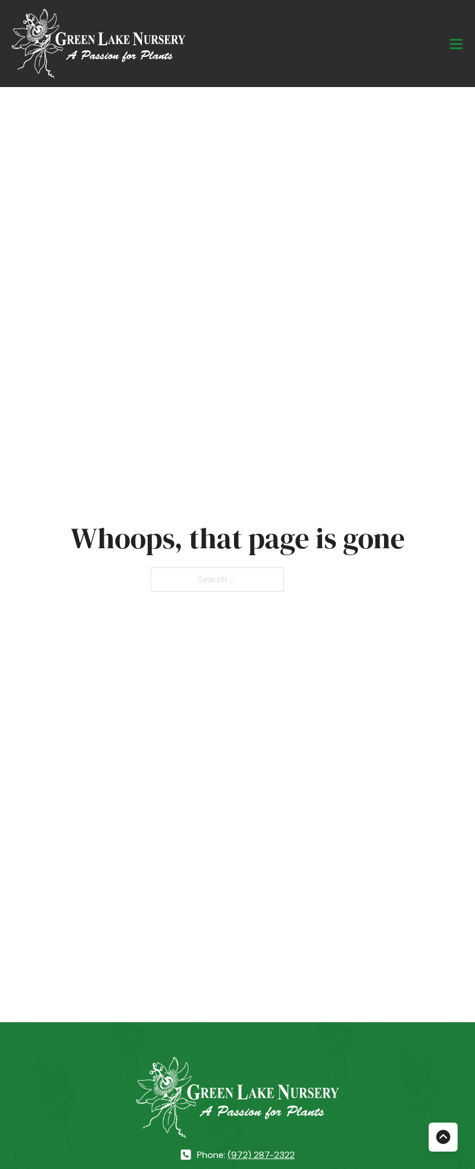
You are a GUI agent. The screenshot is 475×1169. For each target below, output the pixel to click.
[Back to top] (443, 1137)
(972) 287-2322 (261, 1155)
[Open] (456, 44)
